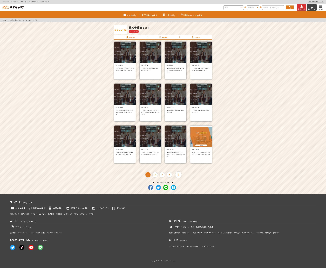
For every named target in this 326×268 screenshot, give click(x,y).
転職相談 (59, 214)
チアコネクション (248, 233)
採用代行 (276, 233)
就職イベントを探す (80, 208)
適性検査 (121, 208)
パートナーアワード (207, 246)
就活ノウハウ (14, 214)
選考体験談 (25, 214)
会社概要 (13, 233)
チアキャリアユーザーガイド (83, 214)
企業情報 (164, 37)
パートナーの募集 (192, 246)
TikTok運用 (259, 233)
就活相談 (51, 214)
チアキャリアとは (23, 227)
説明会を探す (39, 208)
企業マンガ (68, 214)
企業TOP (132, 37)
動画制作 (268, 233)
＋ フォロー (134, 31)
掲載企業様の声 (174, 233)
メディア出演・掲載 (38, 233)
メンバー (197, 37)
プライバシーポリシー (54, 233)
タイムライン (103, 208)
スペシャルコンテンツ (38, 214)
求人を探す (20, 208)
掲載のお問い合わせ (205, 227)
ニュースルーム (23, 233)
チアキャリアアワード (176, 246)
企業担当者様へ (316, 1)
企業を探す (58, 208)
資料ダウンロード (210, 233)
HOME (4, 20)
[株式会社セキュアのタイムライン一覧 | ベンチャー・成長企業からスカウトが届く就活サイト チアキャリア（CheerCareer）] (13, 7)
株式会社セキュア (16, 20)
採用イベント (186, 233)
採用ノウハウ (197, 233)
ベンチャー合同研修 (225, 233)
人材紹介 (237, 233)
